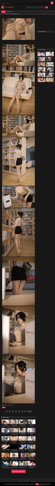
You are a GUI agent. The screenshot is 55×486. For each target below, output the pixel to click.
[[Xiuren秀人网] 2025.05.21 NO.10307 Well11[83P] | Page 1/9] (41, 69)
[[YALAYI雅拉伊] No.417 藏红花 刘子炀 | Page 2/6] (41, 80)
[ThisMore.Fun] (12, 7)
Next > (29, 411)
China (4, 407)
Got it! (37, 484)
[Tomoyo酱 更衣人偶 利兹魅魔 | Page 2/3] (50, 54)
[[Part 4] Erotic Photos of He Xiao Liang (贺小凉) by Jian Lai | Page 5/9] (50, 75)
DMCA (20, 481)
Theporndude (10, 11)
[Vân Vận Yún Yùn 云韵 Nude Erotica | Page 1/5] (41, 59)
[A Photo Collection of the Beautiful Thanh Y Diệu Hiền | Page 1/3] (41, 54)
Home (3, 11)
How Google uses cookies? (45, 484)
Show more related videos (18, 471)
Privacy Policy (26, 481)
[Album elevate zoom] (52, 3)
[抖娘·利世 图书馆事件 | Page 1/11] (50, 80)
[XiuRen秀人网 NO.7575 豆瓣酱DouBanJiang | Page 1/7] (41, 75)
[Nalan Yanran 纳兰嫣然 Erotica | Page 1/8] (50, 69)
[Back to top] (51, 483)
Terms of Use (33, 481)
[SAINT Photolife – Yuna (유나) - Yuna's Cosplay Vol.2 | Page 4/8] (50, 64)
